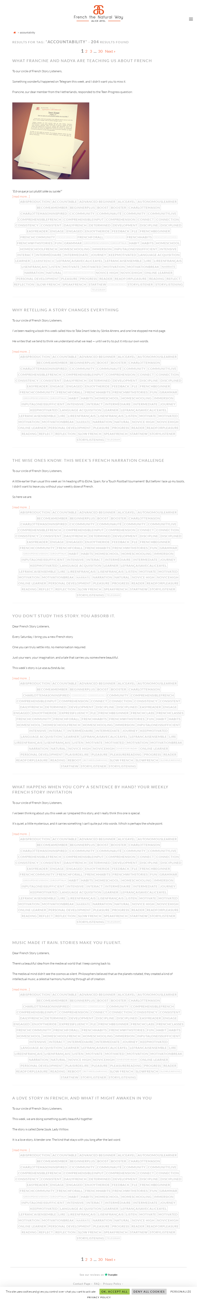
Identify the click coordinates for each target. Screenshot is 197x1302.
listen (55, 266)
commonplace (79, 695)
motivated (92, 266)
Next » (110, 51)
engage (57, 231)
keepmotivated (123, 255)
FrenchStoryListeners (165, 237)
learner (23, 261)
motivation (115, 266)
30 (100, 51)
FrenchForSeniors (115, 237)
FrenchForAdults (66, 237)
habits (148, 243)
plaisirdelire (77, 754)
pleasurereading (126, 754)
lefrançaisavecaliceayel (80, 261)
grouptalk (119, 243)
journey (99, 255)
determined (100, 225)
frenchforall (91, 237)
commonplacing (96, 695)
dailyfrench (75, 225)
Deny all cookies (149, 1291)
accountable (65, 201)
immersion (102, 249)
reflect (174, 278)
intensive (169, 249)
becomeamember (52, 207)
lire (148, 261)
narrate (169, 266)
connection (168, 219)
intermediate (76, 255)
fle (135, 231)
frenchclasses (170, 713)
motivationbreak (143, 266)
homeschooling (75, 249)
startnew (98, 284)
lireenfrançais (168, 261)
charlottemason (145, 207)
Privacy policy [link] (99, 1297)
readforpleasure (131, 278)
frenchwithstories (35, 243)
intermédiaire (49, 255)
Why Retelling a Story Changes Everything (65, 309)
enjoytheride (98, 231)
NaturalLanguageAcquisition (79, 273)
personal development (38, 278)
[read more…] (21, 196)
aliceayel (127, 201)
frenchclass (143, 713)
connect (146, 219)
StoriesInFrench (117, 284)
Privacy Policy (112, 1283)
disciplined (171, 225)
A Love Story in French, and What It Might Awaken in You (82, 1098)
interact (25, 255)
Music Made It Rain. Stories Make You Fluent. (66, 942)
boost (103, 207)
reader (106, 278)
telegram (99, 289)
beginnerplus (83, 207)
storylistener (141, 284)
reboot (75, 760)
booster (119, 207)
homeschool (168, 243)
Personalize (180, 1291)
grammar (73, 243)
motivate (71, 266)
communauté (110, 213)
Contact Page (81, 1283)
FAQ (96, 1283)
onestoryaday (128, 748)
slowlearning (171, 760)
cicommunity (82, 213)
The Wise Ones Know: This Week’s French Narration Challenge (88, 460)
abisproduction (35, 201)
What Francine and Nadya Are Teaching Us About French (82, 60)
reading (157, 278)
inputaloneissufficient (136, 249)
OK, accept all (114, 1291)
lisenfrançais (35, 266)
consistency (27, 225)
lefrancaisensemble (124, 261)
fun (59, 243)
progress (89, 278)
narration (34, 272)
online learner (159, 272)
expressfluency (74, 713)
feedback (121, 231)
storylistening (169, 284)
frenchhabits (140, 237)
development (125, 225)
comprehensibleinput (84, 219)
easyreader (38, 231)
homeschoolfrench (39, 249)
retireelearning (96, 760)
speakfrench (75, 284)
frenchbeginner (155, 231)
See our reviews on (98, 1274)
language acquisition (159, 255)
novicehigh (132, 272)
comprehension (121, 219)
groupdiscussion (97, 243)
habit (134, 243)
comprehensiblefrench (40, 219)
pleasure (69, 278)
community (135, 213)
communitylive (162, 213)
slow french (49, 284)
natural (54, 272)
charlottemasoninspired (44, 213)
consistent (51, 225)
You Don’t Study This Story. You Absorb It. (63, 615)
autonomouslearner (158, 201)
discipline (149, 225)
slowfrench (147, 760)
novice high (107, 272)
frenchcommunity (38, 237)
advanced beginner (97, 201)
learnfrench (44, 261)
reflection (24, 284)
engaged (75, 231)
